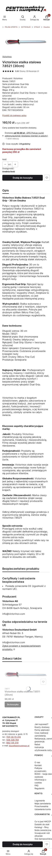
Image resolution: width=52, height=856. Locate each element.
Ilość (4, 159)
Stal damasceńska (43, 839)
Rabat (37, 744)
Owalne (46, 27)
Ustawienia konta (43, 809)
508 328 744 (12, 740)
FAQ (36, 785)
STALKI (37, 27)
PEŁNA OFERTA (11, 27)
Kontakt (38, 765)
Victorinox (7, 56)
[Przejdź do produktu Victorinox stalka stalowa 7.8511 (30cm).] (26, 675)
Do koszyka (12, 704)
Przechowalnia (41, 806)
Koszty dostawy (42, 727)
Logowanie (40, 800)
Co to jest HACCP (43, 821)
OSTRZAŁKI (26, 27)
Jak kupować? (41, 724)
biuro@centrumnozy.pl (19, 745)
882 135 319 (12, 742)
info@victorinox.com (13, 613)
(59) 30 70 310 (13, 737)
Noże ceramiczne (43, 830)
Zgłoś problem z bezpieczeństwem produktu (21, 647)
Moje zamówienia (43, 803)
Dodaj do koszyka (22, 177)
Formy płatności (42, 730)
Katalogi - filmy (42, 827)
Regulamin (39, 788)
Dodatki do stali (42, 824)
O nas (37, 762)
